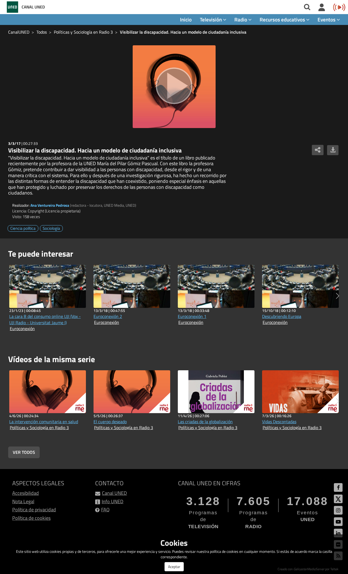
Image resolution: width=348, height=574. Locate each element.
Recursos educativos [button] (283, 19)
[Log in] (321, 7)
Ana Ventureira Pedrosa (49, 205)
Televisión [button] (211, 19)
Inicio (186, 19)
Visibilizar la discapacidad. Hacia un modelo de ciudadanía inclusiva (183, 32)
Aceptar (174, 566)
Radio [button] (241, 19)
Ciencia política (23, 228)
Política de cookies (31, 518)
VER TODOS (24, 452)
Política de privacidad (34, 509)
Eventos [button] (327, 19)
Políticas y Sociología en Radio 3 (83, 32)
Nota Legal (23, 501)
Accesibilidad (25, 493)
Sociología (51, 228)
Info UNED (112, 501)
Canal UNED (114, 493)
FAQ (105, 509)
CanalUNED (18, 32)
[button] (337, 296)
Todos (41, 32)
